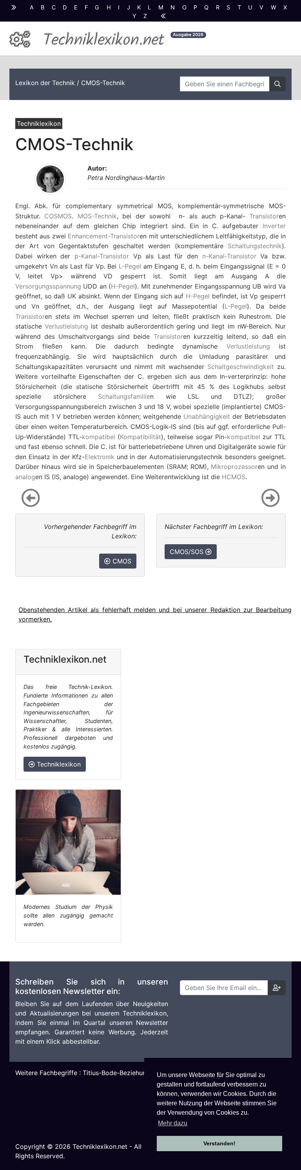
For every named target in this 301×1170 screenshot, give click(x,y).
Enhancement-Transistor (104, 236)
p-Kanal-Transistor (101, 256)
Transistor (264, 216)
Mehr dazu (172, 1123)
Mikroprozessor (234, 467)
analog (25, 477)
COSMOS (58, 216)
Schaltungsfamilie (124, 396)
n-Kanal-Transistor (229, 256)
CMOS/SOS (187, 552)
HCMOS (233, 477)
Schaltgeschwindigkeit (240, 367)
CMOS (121, 561)
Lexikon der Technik (45, 83)
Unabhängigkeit (206, 416)
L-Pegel (130, 266)
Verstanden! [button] (219, 1143)
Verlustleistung (66, 326)
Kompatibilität (140, 437)
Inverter (274, 226)
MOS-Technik (97, 216)
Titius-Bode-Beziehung (116, 1073)
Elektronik (99, 457)
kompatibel (98, 437)
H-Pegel (123, 286)
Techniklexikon (58, 764)
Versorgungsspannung (48, 286)
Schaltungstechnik (255, 246)
